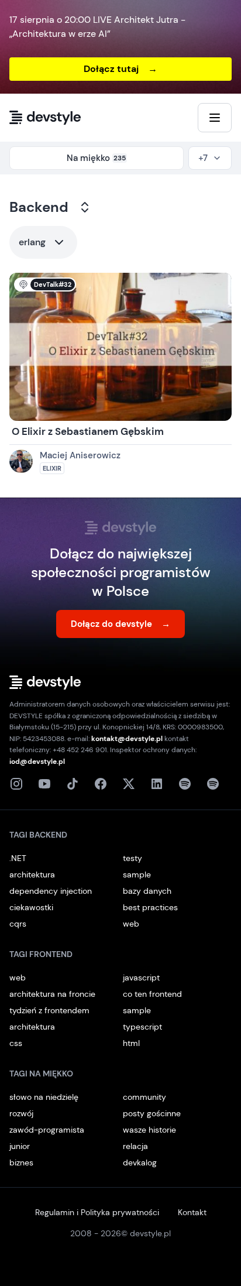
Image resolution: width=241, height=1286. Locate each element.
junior (19, 1146)
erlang (32, 242)
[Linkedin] (157, 784)
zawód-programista (46, 1129)
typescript (142, 1026)
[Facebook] (101, 784)
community (144, 1097)
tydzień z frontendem (49, 1010)
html (131, 1043)
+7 (203, 158)
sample (137, 874)
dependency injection (50, 891)
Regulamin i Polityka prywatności (97, 1212)
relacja (135, 1146)
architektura (32, 874)
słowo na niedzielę (43, 1097)
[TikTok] (73, 784)
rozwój (21, 1113)
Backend (38, 207)
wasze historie (149, 1129)
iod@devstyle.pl (37, 761)
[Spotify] (213, 784)
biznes (21, 1162)
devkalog (140, 1162)
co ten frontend (152, 994)
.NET (17, 858)
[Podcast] (185, 784)
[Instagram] (16, 784)
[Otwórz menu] (215, 117)
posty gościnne (152, 1113)
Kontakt (192, 1212)
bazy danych (147, 891)
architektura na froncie (52, 994)
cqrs (17, 923)
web (131, 923)
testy (132, 858)
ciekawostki (31, 907)
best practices (150, 907)
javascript (141, 977)
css (15, 1043)
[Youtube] (44, 784)
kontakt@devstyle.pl (127, 738)
